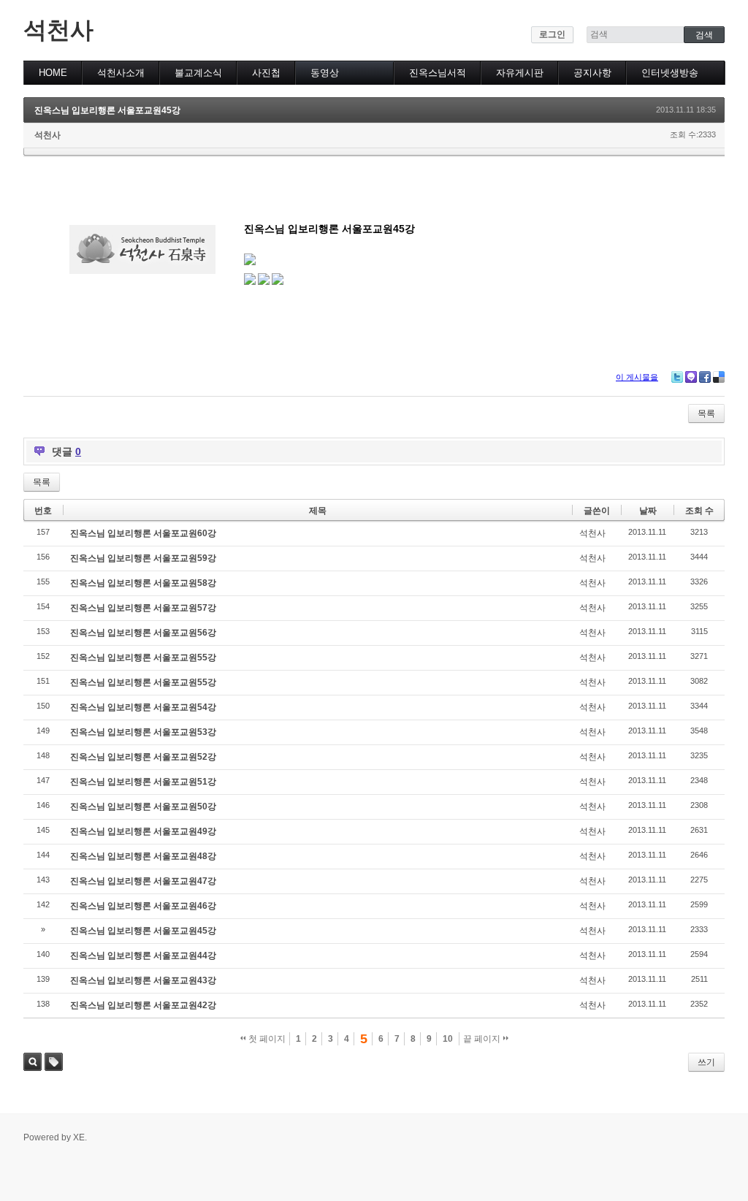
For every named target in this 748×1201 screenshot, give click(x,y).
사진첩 (266, 72)
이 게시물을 (637, 377)
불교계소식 (198, 72)
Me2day (691, 377)
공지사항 (592, 72)
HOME (53, 72)
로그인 (552, 34)
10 (448, 1039)
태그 (54, 1062)
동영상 (324, 72)
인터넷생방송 (669, 72)
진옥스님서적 (437, 72)
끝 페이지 (483, 1039)
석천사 (58, 30)
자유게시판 (519, 72)
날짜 (648, 511)
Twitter (677, 377)
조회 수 (699, 511)
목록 (706, 413)
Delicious (719, 377)
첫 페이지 (266, 1039)
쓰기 (706, 1062)
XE (79, 1137)
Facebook (705, 377)
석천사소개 (121, 72)
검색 (32, 1062)
